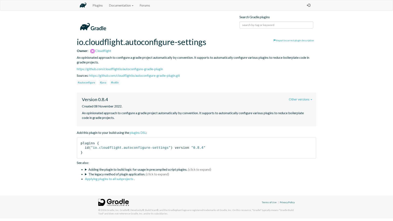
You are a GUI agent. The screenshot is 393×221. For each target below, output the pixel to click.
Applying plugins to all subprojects (109, 179)
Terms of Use (269, 202)
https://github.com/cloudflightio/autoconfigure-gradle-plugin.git (134, 75)
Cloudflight (103, 51)
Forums (145, 5)
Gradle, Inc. (113, 210)
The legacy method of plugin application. (116, 174)
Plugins (98, 5)
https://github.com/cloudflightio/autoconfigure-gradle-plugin (120, 69)
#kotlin (115, 82)
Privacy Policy (287, 202)
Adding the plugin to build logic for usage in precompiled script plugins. (137, 169)
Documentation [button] (120, 5)
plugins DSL (138, 132)
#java (103, 82)
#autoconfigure (86, 82)
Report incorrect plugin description (295, 40)
